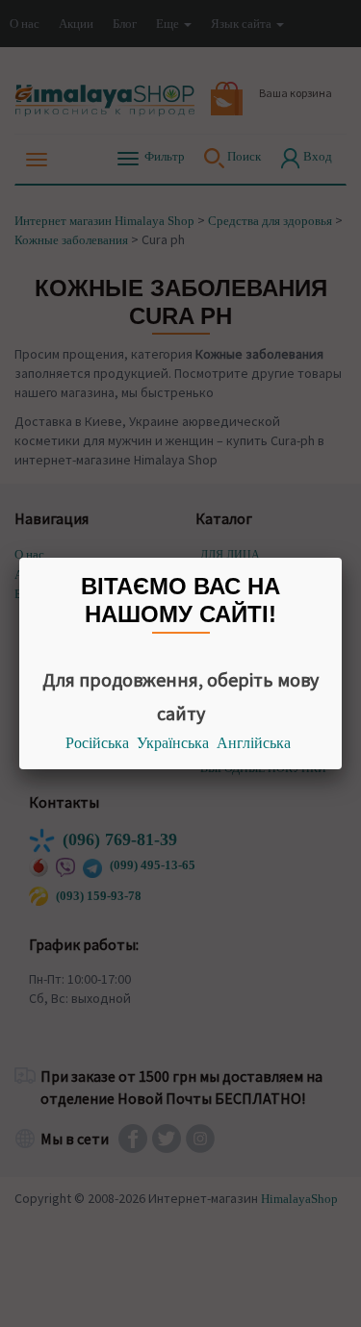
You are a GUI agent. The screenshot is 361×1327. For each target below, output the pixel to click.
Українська (173, 743)
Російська (97, 743)
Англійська (254, 743)
